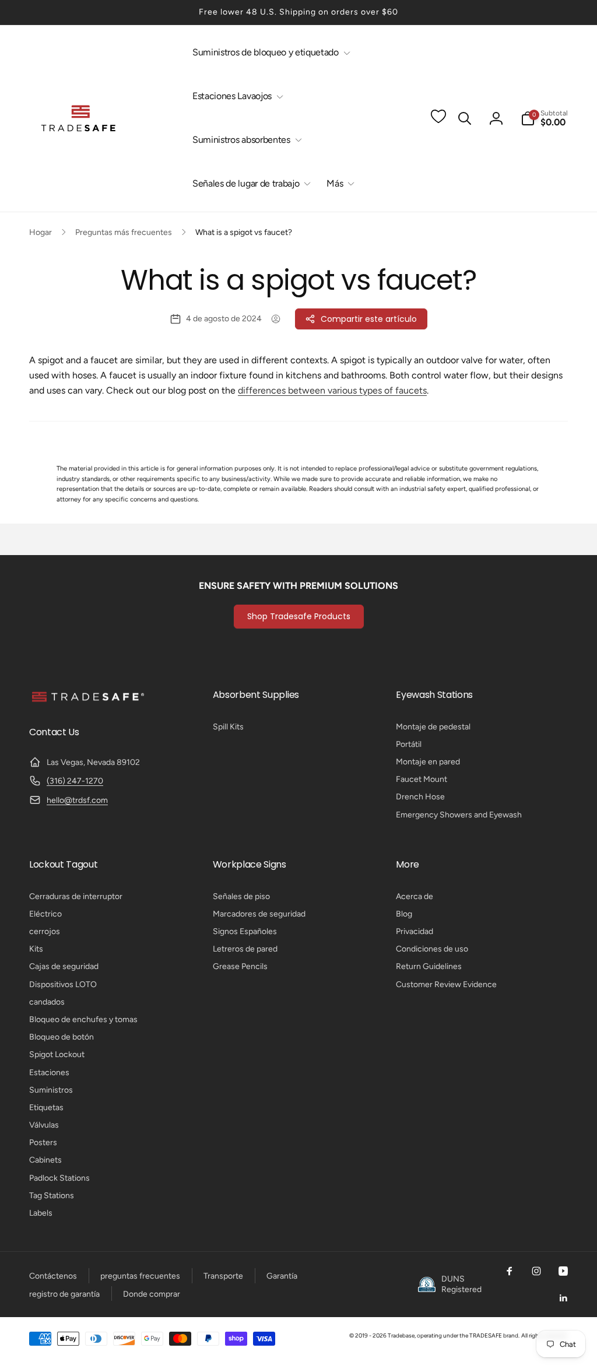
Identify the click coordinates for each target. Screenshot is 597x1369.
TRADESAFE (485, 1335)
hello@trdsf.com (77, 800)
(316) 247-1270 (75, 781)
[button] (269, 53)
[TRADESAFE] (87, 701)
